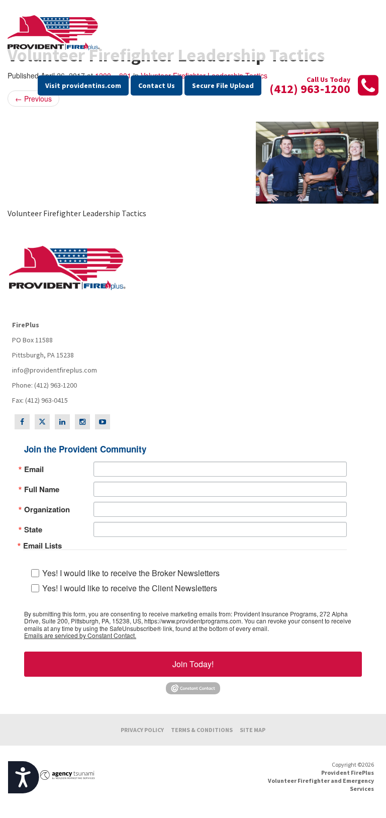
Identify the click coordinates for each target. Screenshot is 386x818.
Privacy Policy (142, 730)
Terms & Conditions (202, 730)
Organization (47, 509)
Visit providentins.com (83, 85)
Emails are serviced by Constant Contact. (80, 635)
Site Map (252, 730)
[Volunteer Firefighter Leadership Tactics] (193, 163)
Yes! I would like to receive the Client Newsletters (129, 588)
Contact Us (156, 85)
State (33, 529)
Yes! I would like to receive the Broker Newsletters (131, 573)
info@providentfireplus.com (54, 370)
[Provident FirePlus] (55, 32)
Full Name (41, 489)
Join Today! (193, 664)
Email (34, 469)
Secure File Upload (223, 85)
